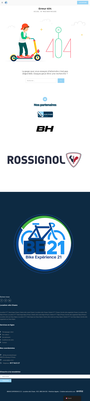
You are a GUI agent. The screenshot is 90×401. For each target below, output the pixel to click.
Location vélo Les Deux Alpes (8, 317)
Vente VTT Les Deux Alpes (72, 317)
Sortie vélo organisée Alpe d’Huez (75, 314)
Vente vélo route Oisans (27, 312)
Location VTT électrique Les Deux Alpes (30, 317)
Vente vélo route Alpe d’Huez (40, 314)
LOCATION (82, 2)
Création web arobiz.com (67, 391)
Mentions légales (54, 391)
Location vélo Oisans (41, 312)
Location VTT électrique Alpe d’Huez (19, 314)
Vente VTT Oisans (54, 312)
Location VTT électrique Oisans (9, 312)
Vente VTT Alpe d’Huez (57, 314)
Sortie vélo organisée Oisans (69, 312)
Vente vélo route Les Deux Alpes (53, 317)
